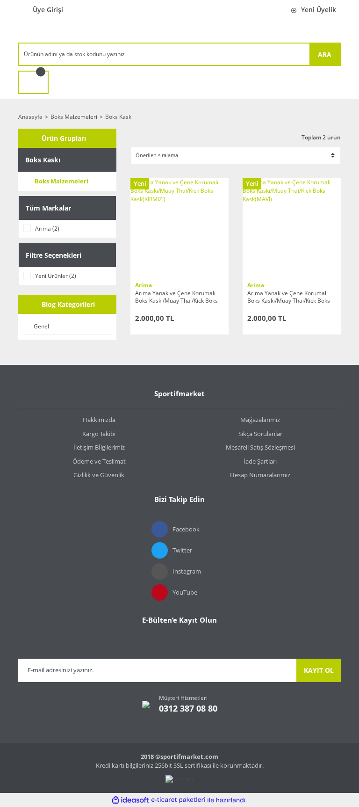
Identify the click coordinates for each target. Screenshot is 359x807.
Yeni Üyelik (318, 9)
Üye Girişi (48, 9)
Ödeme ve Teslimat (99, 461)
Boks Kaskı (119, 117)
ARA (324, 54)
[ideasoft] (130, 800)
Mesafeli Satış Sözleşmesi (260, 447)
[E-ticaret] (178, 800)
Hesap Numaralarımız (260, 475)
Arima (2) (47, 229)
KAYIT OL (319, 670)
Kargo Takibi (98, 433)
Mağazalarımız (260, 419)
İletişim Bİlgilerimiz (99, 447)
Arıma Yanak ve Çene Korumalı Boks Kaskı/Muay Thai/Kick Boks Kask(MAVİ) (288, 297)
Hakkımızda (99, 419)
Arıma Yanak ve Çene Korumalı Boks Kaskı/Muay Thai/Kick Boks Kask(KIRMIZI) (176, 297)
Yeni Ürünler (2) (55, 276)
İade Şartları (260, 461)
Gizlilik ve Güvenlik (98, 475)
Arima (143, 285)
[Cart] (33, 82)
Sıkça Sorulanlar (260, 433)
